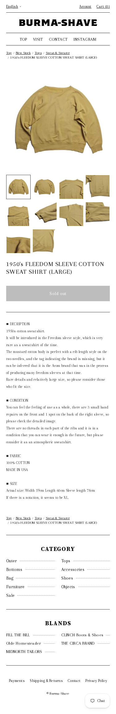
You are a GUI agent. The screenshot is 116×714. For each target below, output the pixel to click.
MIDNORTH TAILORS (24, 651)
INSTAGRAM (85, 39)
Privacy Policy (96, 681)
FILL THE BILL (18, 635)
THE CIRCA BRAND (78, 643)
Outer (11, 560)
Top (9, 53)
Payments (17, 681)
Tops (66, 560)
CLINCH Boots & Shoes (82, 635)
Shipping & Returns (46, 681)
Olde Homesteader (23, 643)
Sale (10, 595)
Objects (68, 586)
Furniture (15, 586)
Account (85, 6)
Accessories (72, 569)
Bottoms (14, 569)
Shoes (67, 578)
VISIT (38, 39)
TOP (23, 39)
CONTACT (58, 39)
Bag (9, 578)
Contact (74, 681)
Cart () (103, 6)
